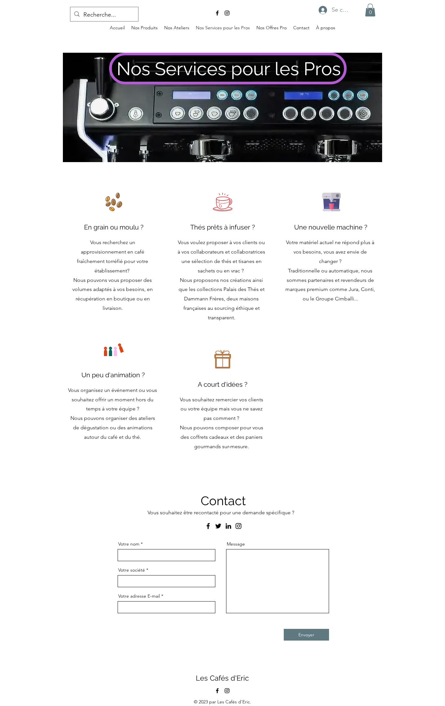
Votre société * (133, 570)
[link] (370, 10)
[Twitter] (218, 526)
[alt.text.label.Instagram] (227, 13)
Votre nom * (130, 544)
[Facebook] (208, 526)
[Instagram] (238, 526)
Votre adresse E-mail (139, 596)
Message (236, 544)
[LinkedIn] (228, 526)
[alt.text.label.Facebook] (217, 13)
